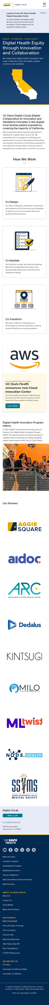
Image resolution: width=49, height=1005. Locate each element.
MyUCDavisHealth (10, 921)
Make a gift (13, 815)
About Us (6, 895)
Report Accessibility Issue (34, 989)
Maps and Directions (11, 909)
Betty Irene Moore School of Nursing (17, 879)
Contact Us (7, 900)
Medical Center (9, 856)
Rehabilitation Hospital (12, 866)
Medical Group (9, 884)
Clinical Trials (8, 934)
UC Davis (6, 964)
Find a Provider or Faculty (13, 925)
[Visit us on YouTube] (5, 850)
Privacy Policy (19, 989)
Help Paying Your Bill (11, 944)
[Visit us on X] (21, 850)
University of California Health (15, 969)
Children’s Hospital (10, 861)
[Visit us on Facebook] (10, 850)
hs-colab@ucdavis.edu (12, 822)
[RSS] (33, 850)
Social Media (8, 905)
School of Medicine (10, 875)
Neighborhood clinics (11, 870)
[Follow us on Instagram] (27, 850)
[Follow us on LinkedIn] (15, 850)
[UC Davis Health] (11, 841)
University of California (12, 973)
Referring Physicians (11, 939)
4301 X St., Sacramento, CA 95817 (24, 993)
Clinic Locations (9, 930)
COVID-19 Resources (11, 953)
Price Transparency (10, 948)
